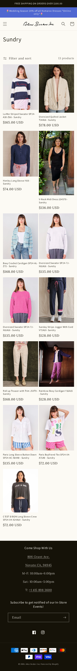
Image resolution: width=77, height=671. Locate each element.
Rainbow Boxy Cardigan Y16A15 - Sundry (56, 392)
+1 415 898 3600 (40, 590)
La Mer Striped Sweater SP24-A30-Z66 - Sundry (19, 115)
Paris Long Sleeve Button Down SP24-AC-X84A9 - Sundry (20, 456)
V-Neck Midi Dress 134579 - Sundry (53, 201)
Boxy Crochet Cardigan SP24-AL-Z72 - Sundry (20, 265)
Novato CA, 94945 (38, 565)
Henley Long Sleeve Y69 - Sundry (16, 182)
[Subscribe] (64, 617)
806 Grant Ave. (38, 557)
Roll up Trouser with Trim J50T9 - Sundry (20, 392)
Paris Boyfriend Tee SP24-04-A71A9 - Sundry (54, 456)
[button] (5, 24)
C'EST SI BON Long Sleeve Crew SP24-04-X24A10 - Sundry (20, 518)
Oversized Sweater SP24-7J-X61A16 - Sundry (54, 264)
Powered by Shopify (50, 664)
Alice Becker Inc (33, 664)
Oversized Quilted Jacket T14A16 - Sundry (52, 118)
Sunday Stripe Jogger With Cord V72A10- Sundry (56, 328)
